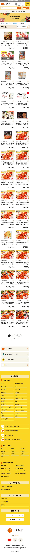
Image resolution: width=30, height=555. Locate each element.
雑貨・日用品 (4, 410)
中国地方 (3, 454)
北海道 (12, 448)
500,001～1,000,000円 (20, 473)
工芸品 (2, 416)
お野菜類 (17, 392)
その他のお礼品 (4, 419)
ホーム (2, 23)
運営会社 (23, 547)
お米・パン (3, 386)
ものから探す (8, 23)
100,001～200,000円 (20, 471)
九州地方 (23, 454)
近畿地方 (23, 451)
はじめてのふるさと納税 (6, 486)
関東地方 (3, 451)
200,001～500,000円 (6, 473)
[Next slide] (28, 11)
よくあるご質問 (4, 501)
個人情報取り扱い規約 (17, 545)
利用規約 (8, 545)
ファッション (18, 413)
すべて (2, 383)
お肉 (16, 386)
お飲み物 (3, 398)
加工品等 (15, 23)
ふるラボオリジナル (19, 383)
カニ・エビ (17, 389)
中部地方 (13, 451)
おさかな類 (3, 392)
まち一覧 (20, 11)
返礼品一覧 (14, 11)
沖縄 (2, 456)
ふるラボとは (4, 498)
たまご (2, 395)
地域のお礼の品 (18, 407)
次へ (15, 339)
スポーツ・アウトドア (20, 410)
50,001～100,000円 (5, 471)
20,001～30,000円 (5, 468)
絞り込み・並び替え (22, 26)
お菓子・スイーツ (19, 398)
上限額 (16, 5)
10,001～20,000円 (19, 465)
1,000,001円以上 (5, 476)
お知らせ (3, 504)
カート (23, 5)
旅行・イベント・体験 (6, 407)
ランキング (8, 11)
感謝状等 (17, 416)
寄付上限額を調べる (5, 489)
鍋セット (17, 404)
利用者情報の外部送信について (12, 547)
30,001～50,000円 (19, 468)
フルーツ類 (3, 389)
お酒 (16, 395)
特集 (24, 11)
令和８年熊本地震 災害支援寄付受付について (15, 0)
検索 (19, 8)
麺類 (16, 401)
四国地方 (13, 454)
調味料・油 (3, 404)
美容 (2, 413)
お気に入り (20, 5)
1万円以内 (3, 465)
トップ (2, 11)
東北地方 (23, 448)
